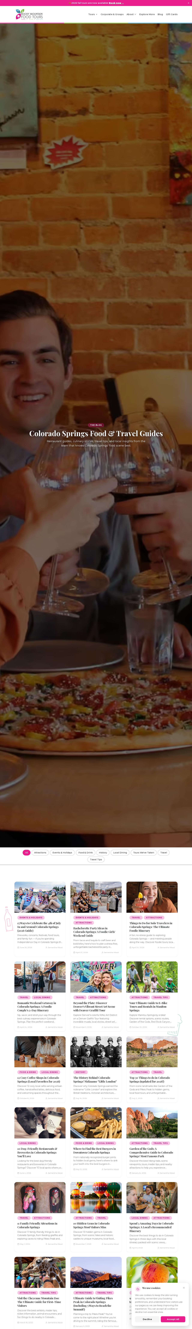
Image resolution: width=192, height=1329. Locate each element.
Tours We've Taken (143, 852)
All (26, 852)
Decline (147, 1319)
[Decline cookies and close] (184, 1288)
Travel (163, 852)
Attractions (40, 852)
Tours (91, 14)
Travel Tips (96, 859)
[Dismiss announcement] (188, 3)
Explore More (147, 14)
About (130, 14)
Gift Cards (172, 14)
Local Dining (120, 852)
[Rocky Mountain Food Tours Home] (32, 14)
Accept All (173, 1319)
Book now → (116, 3)
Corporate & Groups (112, 14)
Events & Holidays (62, 852)
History (103, 852)
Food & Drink (85, 852)
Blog (160, 14)
